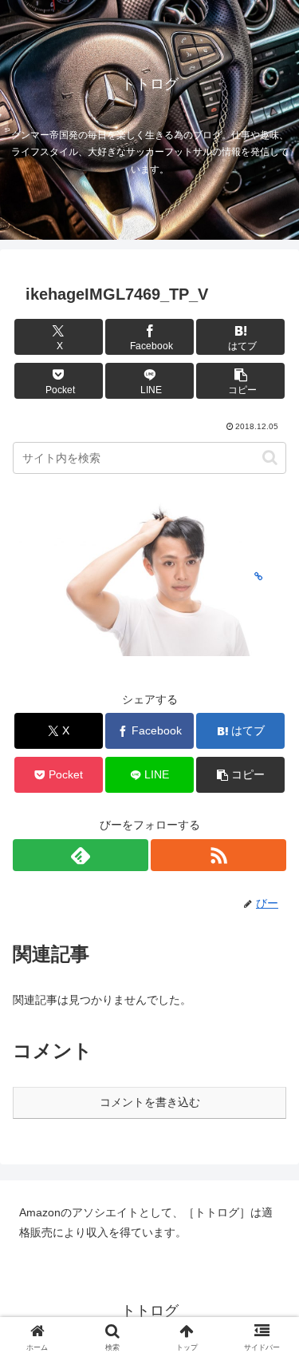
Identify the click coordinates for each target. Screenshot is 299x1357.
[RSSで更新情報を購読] (218, 855)
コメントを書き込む (150, 1102)
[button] (240, 381)
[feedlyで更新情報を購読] (80, 855)
